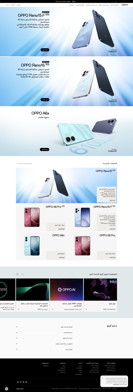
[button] (22, 274)
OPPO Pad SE (95, 365)
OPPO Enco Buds (94, 372)
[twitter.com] (23, 382)
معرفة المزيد (44, 149)
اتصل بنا (80, 365)
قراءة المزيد (116, 384)
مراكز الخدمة (79, 367)
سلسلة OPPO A (111, 367)
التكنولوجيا (62, 367)
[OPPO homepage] (125, 5)
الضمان (80, 370)
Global (73, 1)
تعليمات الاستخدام (107, 388)
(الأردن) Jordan (19, 388)
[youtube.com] (21, 382)
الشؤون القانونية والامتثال (84, 388)
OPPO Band (95, 367)
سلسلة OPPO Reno (110, 365)
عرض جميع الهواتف (110, 370)
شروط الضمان (78, 374)
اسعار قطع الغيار (61, 370)
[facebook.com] (26, 382)
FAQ (81, 372)
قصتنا (64, 365)
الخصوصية (114, 388)
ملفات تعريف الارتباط (96, 388)
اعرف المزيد (45, 49)
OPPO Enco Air (95, 370)
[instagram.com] (18, 382)
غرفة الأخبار (62, 372)
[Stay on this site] (115, 1)
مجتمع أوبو (46, 365)
